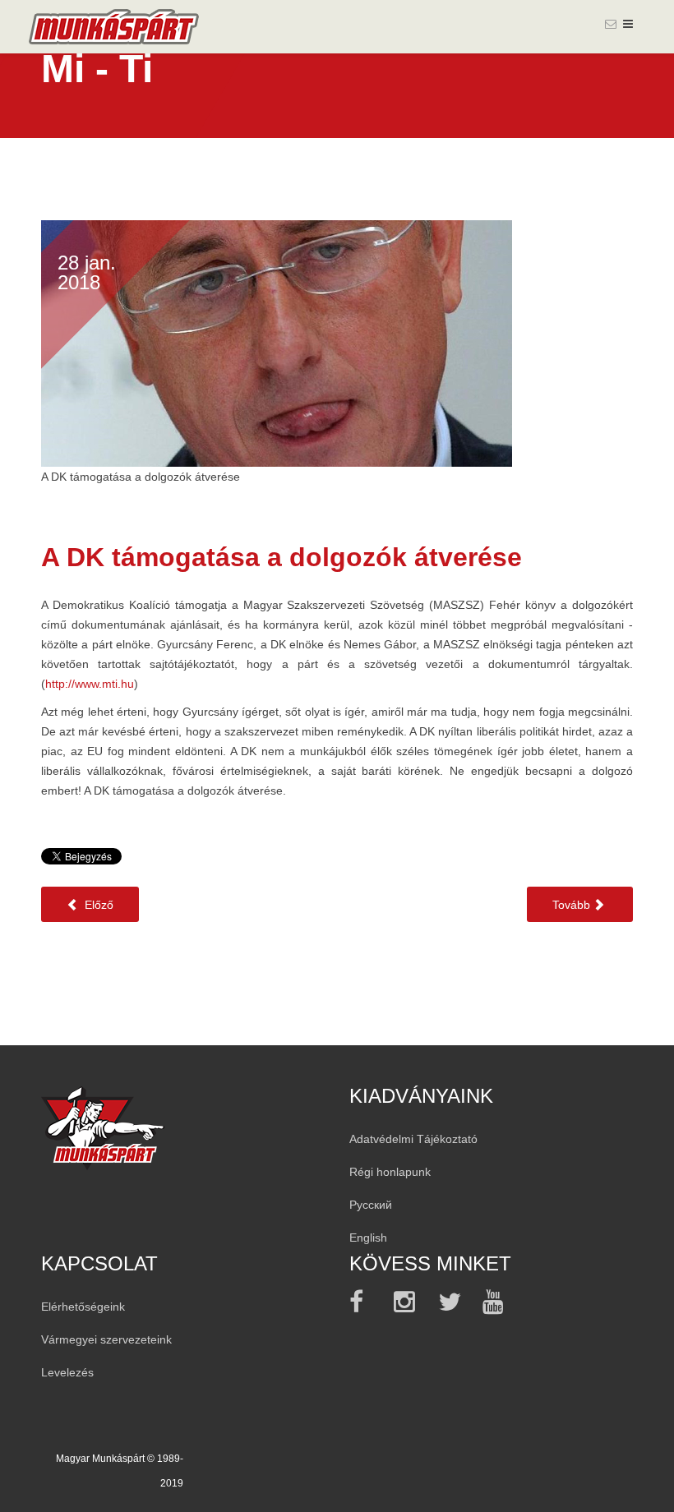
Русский (370, 1204)
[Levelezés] (610, 24)
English (368, 1237)
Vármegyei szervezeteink (106, 1339)
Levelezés (67, 1372)
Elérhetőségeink (83, 1306)
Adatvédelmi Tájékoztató (413, 1139)
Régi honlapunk (390, 1171)
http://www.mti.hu (89, 683)
